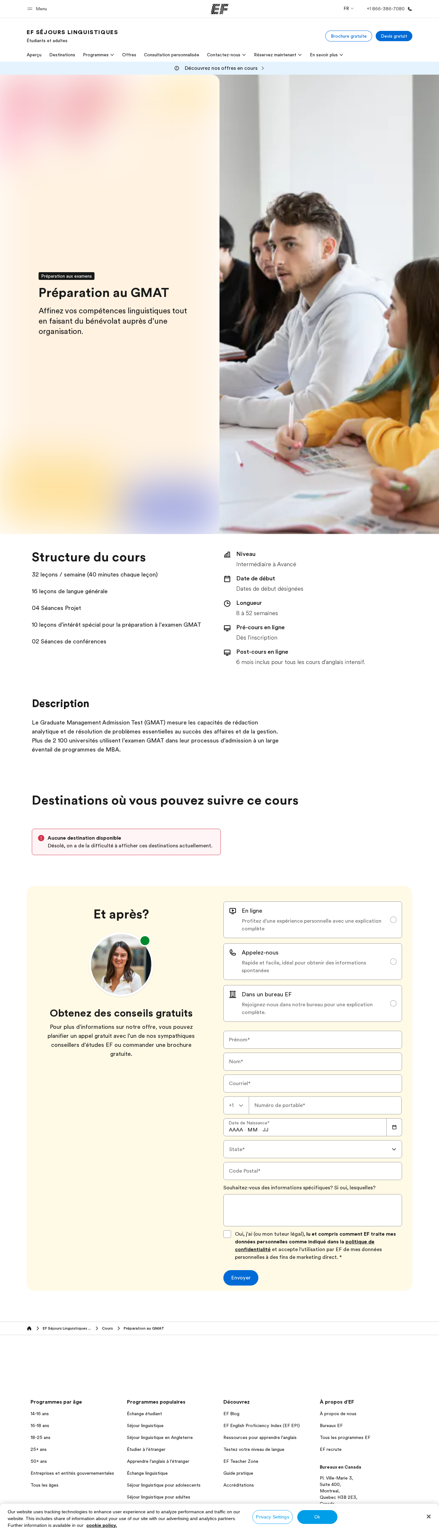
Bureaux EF (331, 1425)
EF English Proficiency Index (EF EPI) (261, 1425)
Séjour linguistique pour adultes (158, 1496)
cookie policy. (101, 1525)
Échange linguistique (147, 1473)
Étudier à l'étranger (146, 1449)
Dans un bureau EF (267, 994)
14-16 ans (40, 1413)
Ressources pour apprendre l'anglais (260, 1437)
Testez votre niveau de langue (253, 1449)
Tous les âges (44, 1485)
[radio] (312, 919)
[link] (72, 36)
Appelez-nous (260, 952)
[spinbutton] (236, 1130)
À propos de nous (338, 1413)
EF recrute (331, 1449)
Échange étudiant (144, 1413)
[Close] (429, 1516)
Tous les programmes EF (345, 1437)
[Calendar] (394, 1127)
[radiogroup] (312, 961)
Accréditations (238, 1485)
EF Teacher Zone (240, 1461)
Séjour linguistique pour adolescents (164, 1485)
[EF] (219, 9)
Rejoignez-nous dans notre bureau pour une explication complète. (307, 1008)
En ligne (252, 911)
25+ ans (39, 1449)
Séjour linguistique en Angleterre (160, 1437)
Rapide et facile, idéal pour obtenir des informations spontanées (304, 966)
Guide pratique (238, 1473)
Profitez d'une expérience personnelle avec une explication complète (311, 925)
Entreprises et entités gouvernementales (72, 1473)
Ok (317, 1516)
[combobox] (236, 1105)
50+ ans (39, 1461)
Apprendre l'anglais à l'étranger (158, 1461)
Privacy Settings (272, 1516)
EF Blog (231, 1413)
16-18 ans (40, 1425)
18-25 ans (40, 1437)
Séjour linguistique (145, 1425)
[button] (38, 9)
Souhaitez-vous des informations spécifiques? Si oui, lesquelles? (299, 1188)
